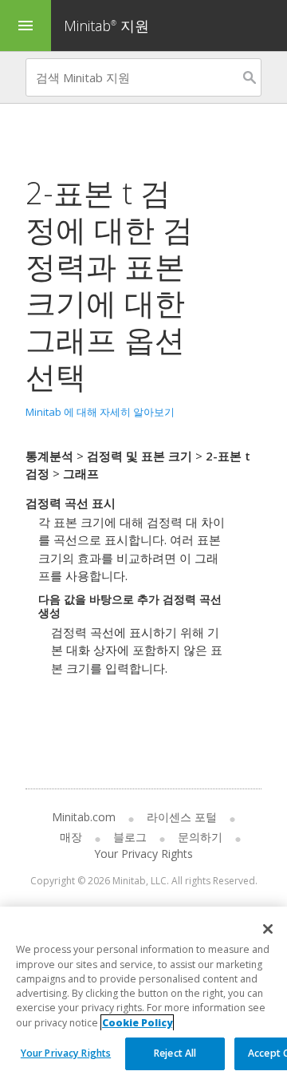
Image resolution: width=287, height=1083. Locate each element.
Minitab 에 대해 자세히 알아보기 (100, 412)
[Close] (267, 929)
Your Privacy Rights (66, 1053)
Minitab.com (84, 816)
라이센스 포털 (182, 816)
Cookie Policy (137, 1023)
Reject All (175, 1053)
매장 (71, 836)
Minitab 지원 (106, 25)
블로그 (130, 836)
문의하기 (200, 836)
